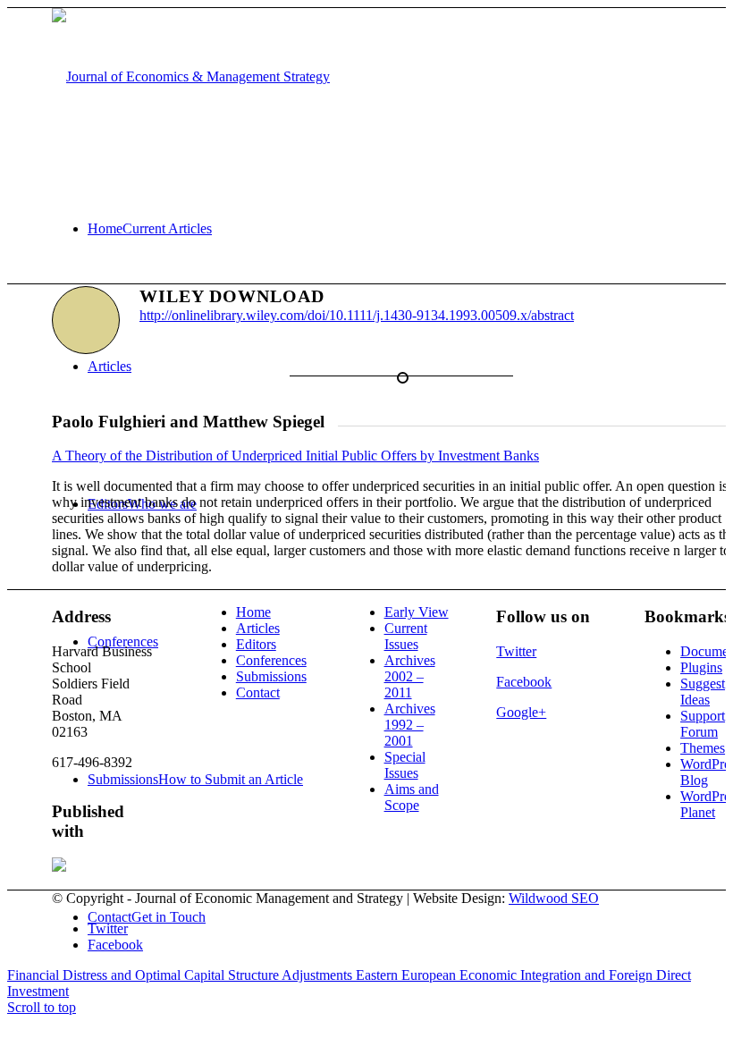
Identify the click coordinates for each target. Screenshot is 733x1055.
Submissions (271, 676)
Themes (702, 747)
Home (253, 612)
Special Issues (404, 765)
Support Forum (702, 723)
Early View (416, 612)
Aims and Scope (411, 797)
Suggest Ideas (702, 691)
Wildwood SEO (554, 898)
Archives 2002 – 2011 (409, 676)
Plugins (701, 667)
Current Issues (405, 636)
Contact (258, 692)
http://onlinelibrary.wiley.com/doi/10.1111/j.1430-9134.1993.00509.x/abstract (356, 315)
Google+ (521, 712)
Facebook (524, 681)
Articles (258, 628)
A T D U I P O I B (295, 455)
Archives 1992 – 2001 (409, 724)
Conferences (271, 660)
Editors (256, 644)
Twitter (516, 651)
